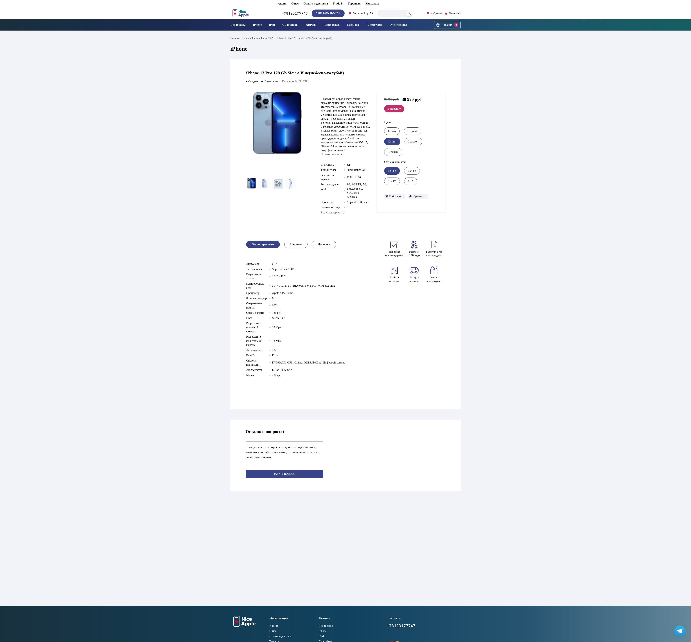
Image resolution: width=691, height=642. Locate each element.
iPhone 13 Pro (267, 38)
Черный (412, 131)
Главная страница (239, 38)
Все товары (238, 24)
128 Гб (392, 170)
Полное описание (331, 154)
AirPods (311, 24)
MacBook (353, 24)
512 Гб (392, 181)
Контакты (372, 3)
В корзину (394, 108)
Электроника (398, 24)
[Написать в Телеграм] (679, 630)
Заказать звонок (328, 13)
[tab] (263, 244)
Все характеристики (333, 212)
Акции (282, 3)
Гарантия (354, 3)
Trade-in (338, 3)
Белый (392, 131)
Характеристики (263, 244)
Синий (392, 141)
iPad (272, 24)
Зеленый (393, 151)
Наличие (296, 244)
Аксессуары (374, 24)
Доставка (324, 244)
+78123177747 (295, 13)
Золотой (413, 141)
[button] (394, 196)
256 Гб (412, 170)
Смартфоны (290, 24)
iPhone (257, 24)
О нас (295, 3)
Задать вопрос (284, 474)
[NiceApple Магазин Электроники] (248, 13)
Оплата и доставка (315, 3)
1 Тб (410, 181)
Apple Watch (332, 24)
